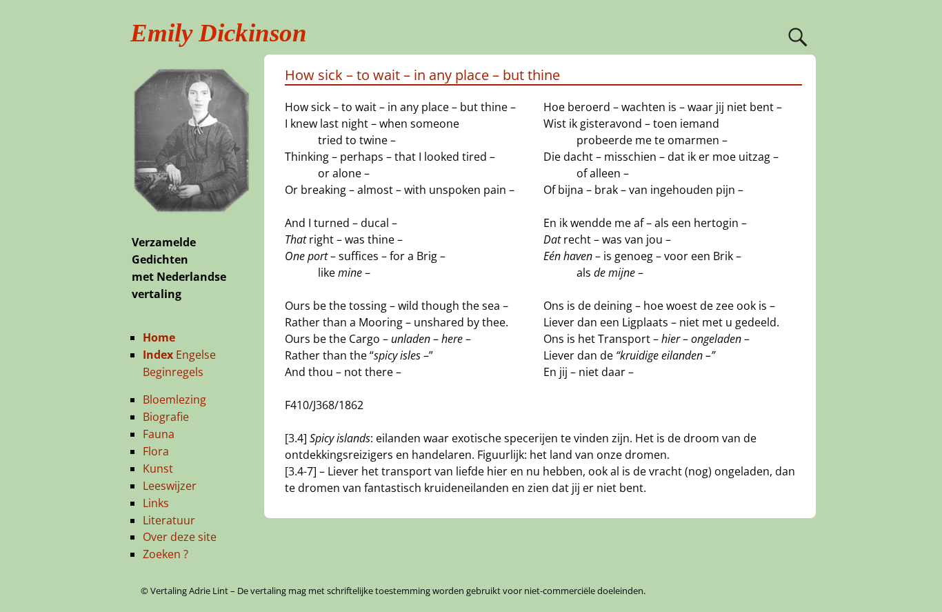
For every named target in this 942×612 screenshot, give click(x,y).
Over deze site (180, 536)
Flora (156, 451)
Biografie (166, 416)
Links (156, 503)
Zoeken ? (165, 554)
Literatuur (169, 520)
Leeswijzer (170, 485)
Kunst (158, 468)
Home (159, 337)
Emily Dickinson (218, 33)
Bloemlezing (174, 399)
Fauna (158, 434)
